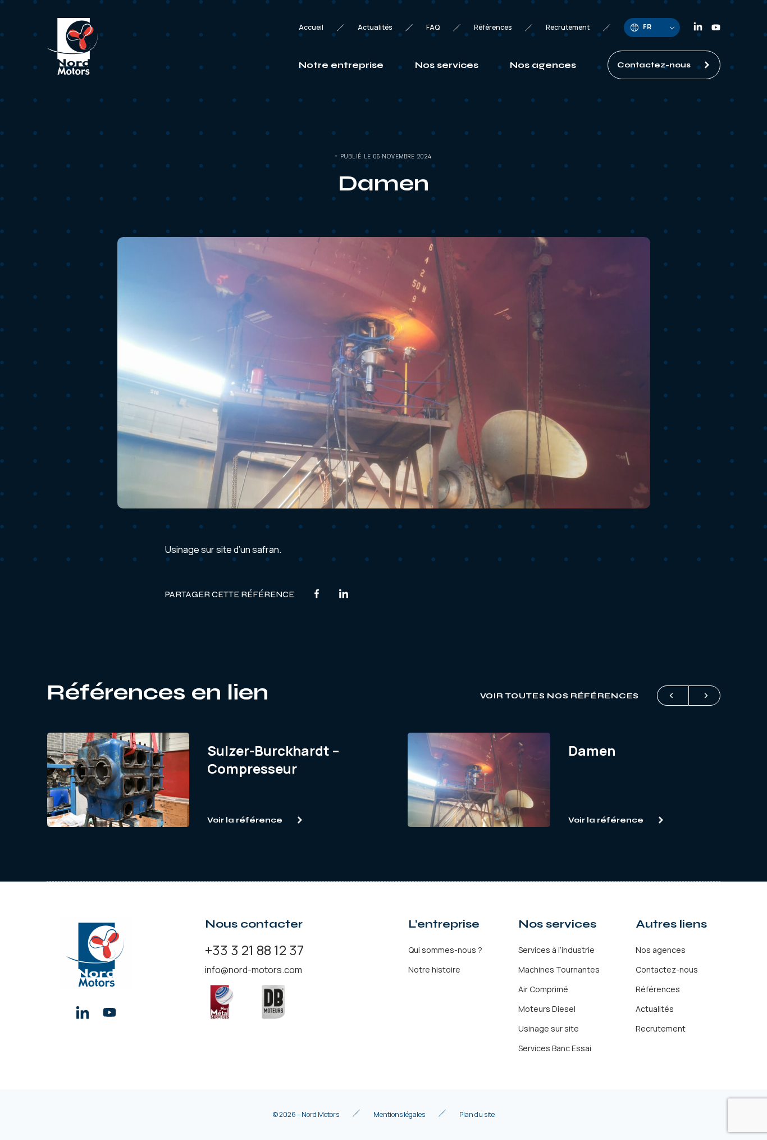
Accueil (311, 27)
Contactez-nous (654, 65)
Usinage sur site (198, 549)
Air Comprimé (543, 989)
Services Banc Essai (554, 1048)
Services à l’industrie (556, 949)
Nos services (446, 65)
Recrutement (568, 27)
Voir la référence (244, 820)
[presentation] (672, 695)
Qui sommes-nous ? (445, 949)
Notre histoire (434, 969)
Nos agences (543, 65)
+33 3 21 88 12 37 (254, 950)
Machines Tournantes (559, 969)
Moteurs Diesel (547, 1008)
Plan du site (477, 1114)
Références (493, 27)
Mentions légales (399, 1114)
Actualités (375, 27)
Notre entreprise (341, 65)
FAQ (433, 27)
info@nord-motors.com (253, 970)
